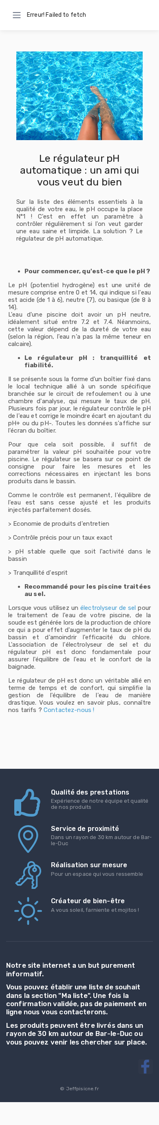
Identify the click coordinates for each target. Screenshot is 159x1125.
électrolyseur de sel (108, 608)
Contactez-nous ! (69, 710)
